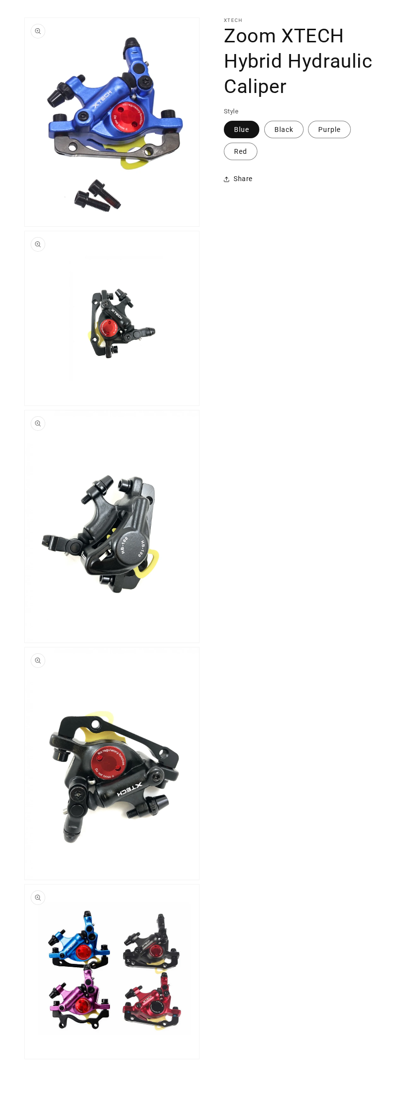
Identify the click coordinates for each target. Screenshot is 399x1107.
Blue (241, 129)
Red (240, 151)
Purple (329, 129)
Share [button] (243, 179)
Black (283, 129)
